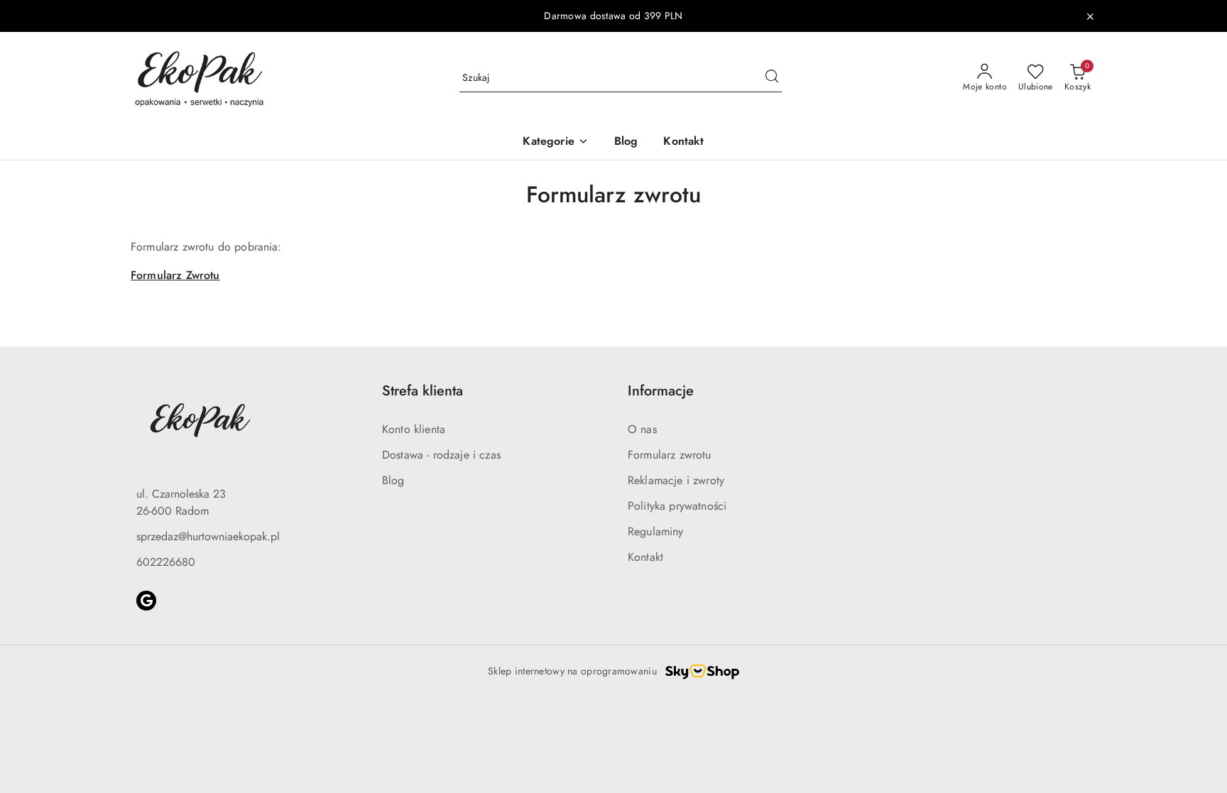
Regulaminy (656, 531)
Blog (393, 480)
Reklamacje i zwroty (676, 480)
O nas (642, 429)
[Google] (146, 601)
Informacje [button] (661, 391)
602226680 (165, 562)
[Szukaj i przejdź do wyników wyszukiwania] (772, 78)
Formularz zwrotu (669, 455)
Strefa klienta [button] (422, 391)
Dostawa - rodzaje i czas (441, 455)
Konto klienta (413, 429)
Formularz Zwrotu (175, 275)
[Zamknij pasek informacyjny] (1090, 16)
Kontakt (645, 557)
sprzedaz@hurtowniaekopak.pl (208, 536)
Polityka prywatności (677, 506)
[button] (555, 142)
